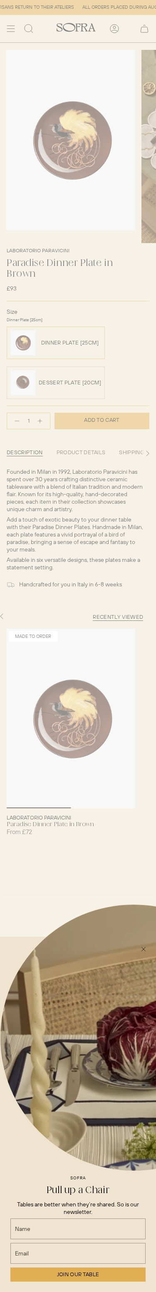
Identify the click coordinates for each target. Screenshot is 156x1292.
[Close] (143, 949)
